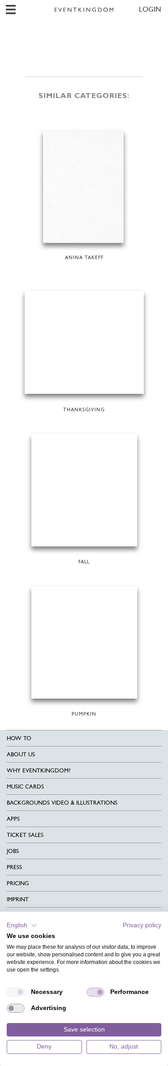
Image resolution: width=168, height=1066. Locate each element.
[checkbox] (16, 992)
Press (14, 867)
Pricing (18, 883)
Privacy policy (142, 925)
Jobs (13, 851)
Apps (13, 818)
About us (21, 754)
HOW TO (19, 738)
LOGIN (150, 9)
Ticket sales (25, 834)
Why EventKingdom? (38, 770)
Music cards (25, 786)
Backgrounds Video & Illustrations (62, 802)
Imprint (18, 899)
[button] (22, 925)
